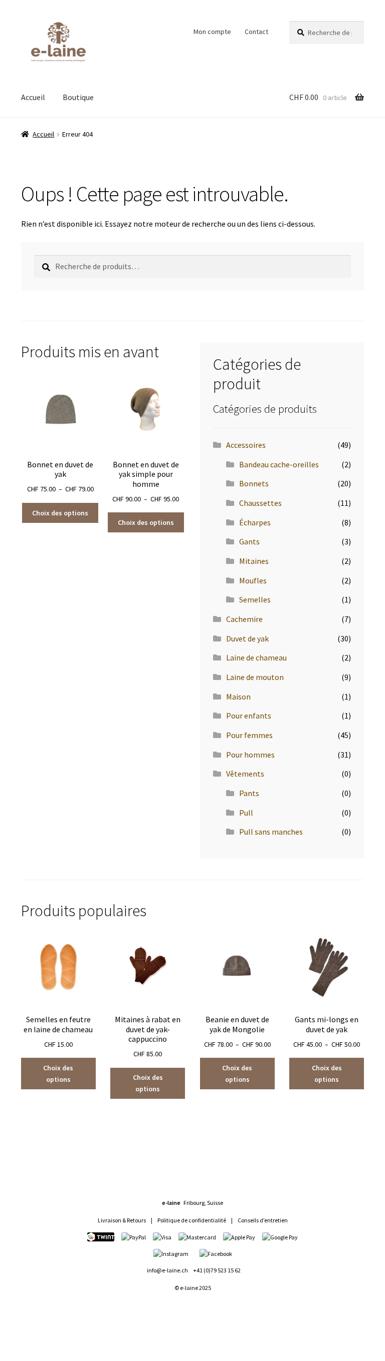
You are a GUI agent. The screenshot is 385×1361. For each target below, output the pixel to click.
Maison (238, 697)
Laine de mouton (255, 677)
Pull (246, 813)
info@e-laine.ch (167, 1270)
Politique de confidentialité (191, 1220)
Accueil (33, 97)
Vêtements (245, 774)
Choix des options (60, 512)
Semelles (255, 599)
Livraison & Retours (122, 1220)
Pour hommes (250, 755)
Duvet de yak (247, 638)
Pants (249, 793)
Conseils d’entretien (263, 1220)
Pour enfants (248, 716)
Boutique (78, 97)
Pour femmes (249, 735)
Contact (256, 31)
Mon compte (212, 31)
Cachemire (244, 619)
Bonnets (254, 483)
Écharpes (255, 522)
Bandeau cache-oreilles (279, 464)
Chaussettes (260, 503)
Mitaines (254, 561)
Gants (249, 541)
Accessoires (246, 445)
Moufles (253, 580)
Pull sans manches (271, 832)
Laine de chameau (256, 657)
